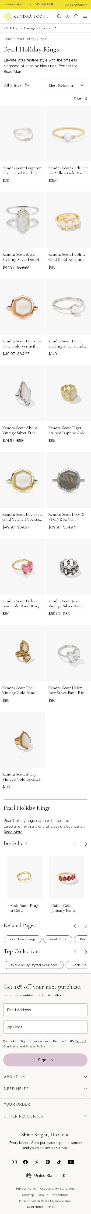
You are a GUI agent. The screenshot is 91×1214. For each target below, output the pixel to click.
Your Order (17, 1104)
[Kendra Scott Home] (15, 4)
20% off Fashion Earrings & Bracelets (27, 28)
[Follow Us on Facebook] (25, 1163)
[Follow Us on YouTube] (71, 1163)
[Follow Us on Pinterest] (48, 1163)
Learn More (60, 1148)
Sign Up (45, 1060)
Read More (13, 71)
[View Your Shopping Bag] (76, 16)
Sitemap (28, 1195)
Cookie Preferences (53, 1195)
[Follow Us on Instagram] (14, 1163)
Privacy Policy (35, 1046)
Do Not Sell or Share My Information (45, 1201)
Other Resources (23, 1116)
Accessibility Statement (57, 1188)
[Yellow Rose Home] (44, 4)
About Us (14, 1077)
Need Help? (16, 1088)
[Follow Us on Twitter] (37, 1163)
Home (9, 39)
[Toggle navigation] (84, 16)
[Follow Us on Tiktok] (59, 1163)
